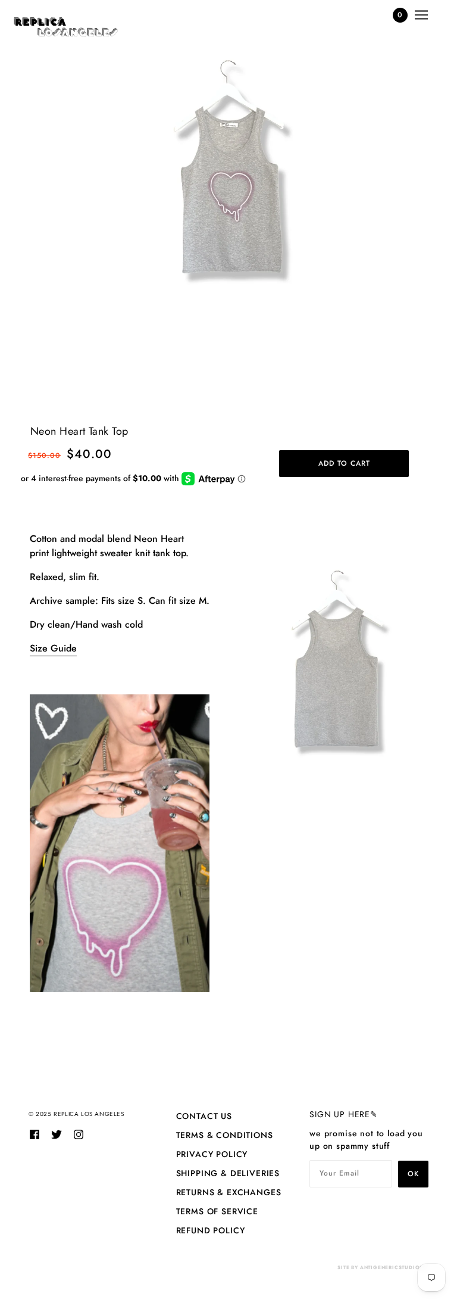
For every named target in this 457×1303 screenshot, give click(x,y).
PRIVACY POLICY (212, 1154)
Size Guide (53, 648)
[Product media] (228, 227)
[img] (34, 1134)
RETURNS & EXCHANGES (228, 1192)
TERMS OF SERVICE (217, 1211)
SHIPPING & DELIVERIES (228, 1173)
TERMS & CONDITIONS (224, 1135)
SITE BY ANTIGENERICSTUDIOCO (382, 1267)
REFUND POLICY (210, 1230)
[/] (66, 27)
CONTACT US (204, 1116)
